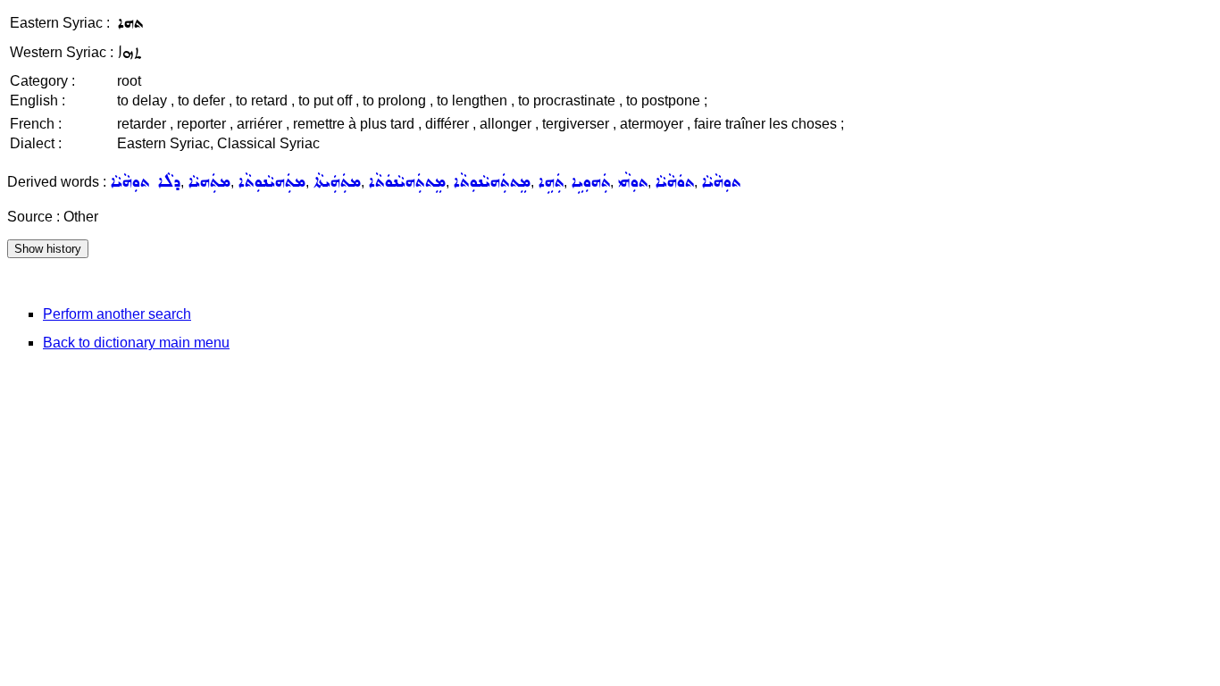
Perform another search (117, 314)
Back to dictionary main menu (136, 342)
